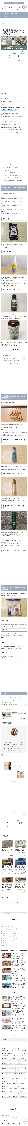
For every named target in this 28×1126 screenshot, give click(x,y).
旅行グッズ (5, 25)
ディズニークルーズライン (10, 938)
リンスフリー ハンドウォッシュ (11, 172)
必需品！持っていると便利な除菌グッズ (12, 167)
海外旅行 (6, 942)
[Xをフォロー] (7, 822)
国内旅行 (4, 944)
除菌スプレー (7, 170)
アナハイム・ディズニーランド (11, 928)
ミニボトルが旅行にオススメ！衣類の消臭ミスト (13, 173)
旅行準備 (4, 945)
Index (3, 924)
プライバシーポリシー (7, 1115)
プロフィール (21, 1113)
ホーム (7, 1113)
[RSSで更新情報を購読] (20, 826)
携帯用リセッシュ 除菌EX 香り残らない (13, 175)
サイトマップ (21, 1115)
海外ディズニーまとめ (7, 926)
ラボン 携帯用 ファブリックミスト (12, 177)
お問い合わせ (14, 1117)
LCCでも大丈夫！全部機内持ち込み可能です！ (13, 180)
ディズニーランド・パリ (9, 931)
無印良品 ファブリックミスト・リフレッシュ (14, 178)
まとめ (5, 182)
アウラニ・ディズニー (9, 936)
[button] (18, 56)
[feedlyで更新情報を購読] (7, 826)
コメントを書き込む (14, 902)
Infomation (4, 922)
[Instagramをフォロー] (20, 822)
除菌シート (7, 168)
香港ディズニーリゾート (9, 933)
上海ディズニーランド (9, 935)
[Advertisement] (14, 76)
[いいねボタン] (2, 93)
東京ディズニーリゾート (9, 940)
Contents (12, 164)
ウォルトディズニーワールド (10, 929)
